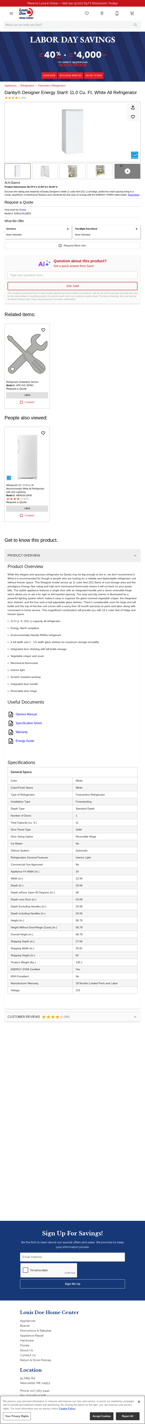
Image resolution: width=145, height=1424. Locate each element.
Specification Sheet (29, 723)
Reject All (127, 1416)
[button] (11, 13)
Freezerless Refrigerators (52, 85)
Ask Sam (72, 286)
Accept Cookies (102, 1416)
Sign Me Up (72, 1283)
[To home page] (26, 13)
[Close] (139, 1402)
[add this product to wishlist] (133, 116)
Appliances (11, 85)
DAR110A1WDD (22, 213)
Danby (22, 209)
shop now (49, 75)
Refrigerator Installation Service (22, 382)
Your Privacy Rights (17, 1416)
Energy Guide (25, 740)
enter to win (94, 75)
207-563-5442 (39, 1390)
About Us (26, 1350)
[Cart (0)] (132, 13)
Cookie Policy (67, 1408)
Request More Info (75, 245)
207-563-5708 (36, 1395)
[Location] (101, 13)
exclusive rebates (71, 75)
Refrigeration (27, 85)
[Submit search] (135, 25)
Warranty (22, 732)
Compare (29, 402)
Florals (24, 1345)
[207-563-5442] (117, 13)
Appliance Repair (32, 1335)
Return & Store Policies (35, 1360)
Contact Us (28, 1355)
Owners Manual (26, 714)
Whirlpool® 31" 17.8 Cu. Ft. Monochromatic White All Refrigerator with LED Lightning (25, 488)
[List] (86, 13)
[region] (72, 1410)
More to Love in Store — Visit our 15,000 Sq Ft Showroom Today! (72, 3)
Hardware (27, 1340)
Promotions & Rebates (35, 1330)
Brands (25, 1326)
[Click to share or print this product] (133, 107)
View (27, 395)
